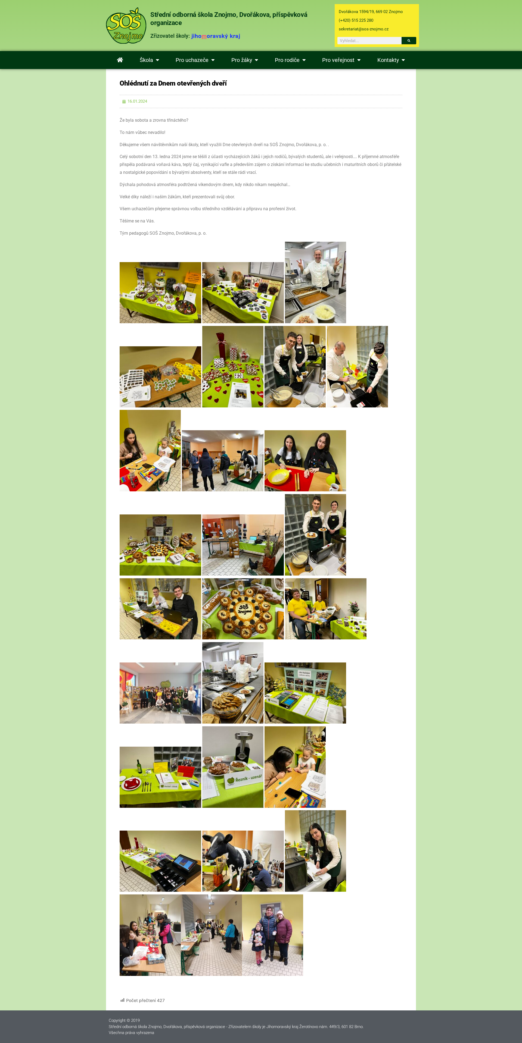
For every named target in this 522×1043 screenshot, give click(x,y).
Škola (146, 60)
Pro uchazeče (192, 60)
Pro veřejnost (338, 60)
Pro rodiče (287, 60)
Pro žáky (241, 60)
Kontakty (388, 60)
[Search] (409, 40)
